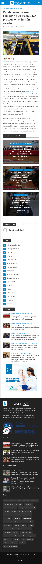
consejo (21, 508)
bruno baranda (8, 504)
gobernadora (27, 518)
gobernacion (16, 518)
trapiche (14, 543)
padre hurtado (26, 529)
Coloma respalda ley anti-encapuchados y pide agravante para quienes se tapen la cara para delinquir (24, 347)
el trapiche (7, 515)
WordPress (20, 557)
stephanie (30, 539)
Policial (20, 9)
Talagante (28, 143)
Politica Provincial (31, 343)
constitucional (30, 508)
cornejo (6, 511)
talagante (7, 543)
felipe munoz (17, 515)
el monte (28, 511)
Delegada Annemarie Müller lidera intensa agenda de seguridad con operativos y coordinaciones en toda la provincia (21, 204)
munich (31, 525)
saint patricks (31, 536)
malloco (16, 525)
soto (23, 539)
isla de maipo (16, 522)
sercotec (16, 539)
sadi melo (21, 536)
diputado (13, 511)
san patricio (7, 539)
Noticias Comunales (10, 9)
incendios (7, 522)
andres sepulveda (9, 501)
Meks (25, 554)
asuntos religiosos (23, 501)
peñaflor (15, 532)
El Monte (14, 353)
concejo (13, 508)
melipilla (23, 525)
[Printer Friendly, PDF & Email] (9, 58)
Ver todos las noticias (31, 224)
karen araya (7, 525)
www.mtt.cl (29, 91)
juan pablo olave (28, 522)
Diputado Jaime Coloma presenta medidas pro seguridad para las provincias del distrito (25, 452)
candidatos (19, 504)
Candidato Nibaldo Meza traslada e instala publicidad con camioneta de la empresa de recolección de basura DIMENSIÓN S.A (25, 472)
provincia (7, 536)
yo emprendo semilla (10, 546)
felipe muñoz (27, 515)
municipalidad (8, 529)
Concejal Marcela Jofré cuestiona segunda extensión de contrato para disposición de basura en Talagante (21, 178)
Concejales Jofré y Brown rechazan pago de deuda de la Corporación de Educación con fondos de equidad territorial (21, 151)
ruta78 (14, 536)
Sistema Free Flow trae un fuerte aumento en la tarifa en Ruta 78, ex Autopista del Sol (25, 488)
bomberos (34, 501)
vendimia (22, 543)
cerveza (6, 508)
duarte (21, 511)
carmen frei (28, 504)
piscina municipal (26, 532)
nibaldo (17, 529)
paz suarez (7, 532)
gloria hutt (7, 518)
